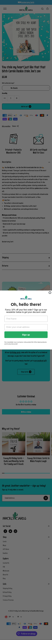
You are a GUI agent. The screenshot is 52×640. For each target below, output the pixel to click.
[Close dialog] (50, 292)
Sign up (26, 334)
